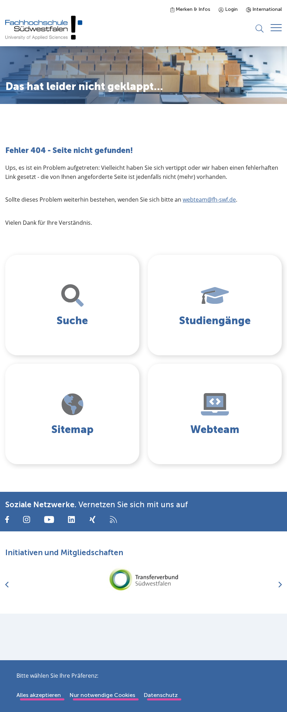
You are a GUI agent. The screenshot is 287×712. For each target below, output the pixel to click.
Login (231, 9)
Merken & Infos (192, 9)
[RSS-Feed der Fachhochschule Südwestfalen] (113, 519)
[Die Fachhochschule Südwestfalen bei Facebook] (7, 519)
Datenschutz (161, 695)
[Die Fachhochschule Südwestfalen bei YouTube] (49, 519)
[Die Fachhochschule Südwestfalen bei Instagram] (26, 519)
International (266, 9)
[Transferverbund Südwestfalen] (143, 579)
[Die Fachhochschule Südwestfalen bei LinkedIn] (71, 519)
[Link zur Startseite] (43, 28)
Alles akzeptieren (38, 695)
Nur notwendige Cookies (102, 695)
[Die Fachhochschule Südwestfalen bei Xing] (92, 519)
